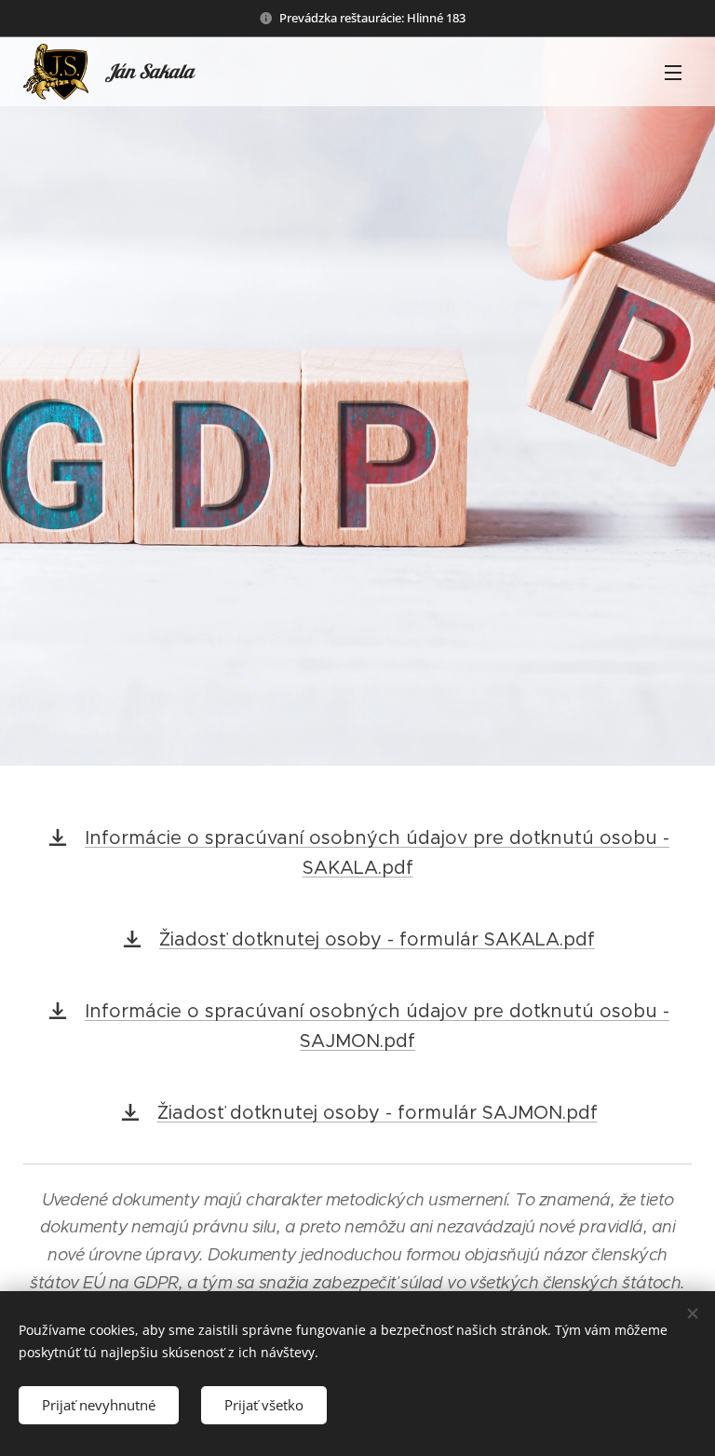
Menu (673, 71)
